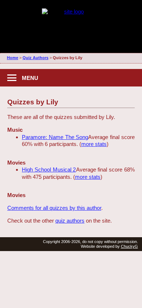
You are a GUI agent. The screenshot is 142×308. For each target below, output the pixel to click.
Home (12, 57)
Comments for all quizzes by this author (54, 208)
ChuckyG (129, 246)
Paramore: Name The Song (55, 137)
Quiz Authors (35, 57)
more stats (94, 144)
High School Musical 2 (49, 169)
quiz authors (69, 220)
